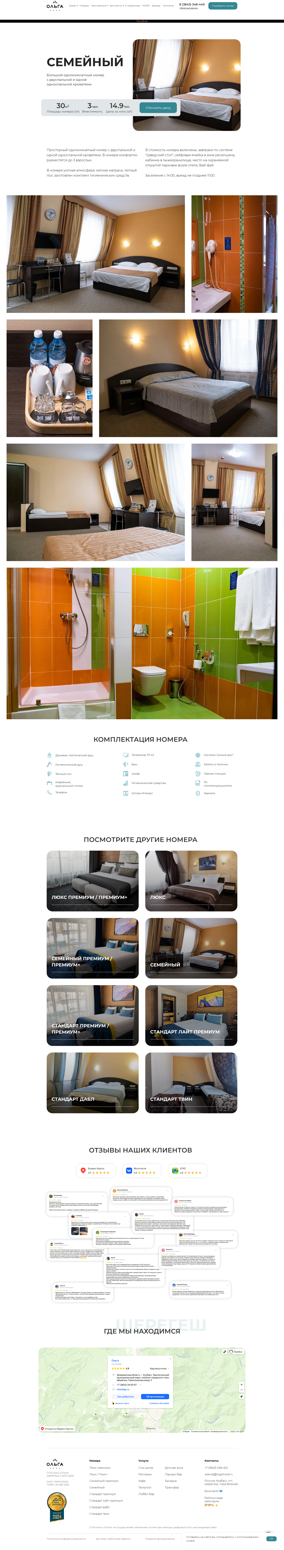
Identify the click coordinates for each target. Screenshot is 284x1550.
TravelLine (142, 21)
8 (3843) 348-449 (192, 4)
